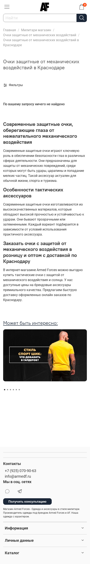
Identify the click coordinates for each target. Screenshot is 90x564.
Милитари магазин (36, 30)
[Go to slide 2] (7, 389)
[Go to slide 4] (13, 389)
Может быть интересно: (30, 323)
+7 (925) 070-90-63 (20, 471)
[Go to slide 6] (19, 389)
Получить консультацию (27, 501)
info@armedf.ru (18, 476)
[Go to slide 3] (10, 389)
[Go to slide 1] (4, 389)
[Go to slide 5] (16, 389)
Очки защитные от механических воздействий (39, 35)
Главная (9, 30)
